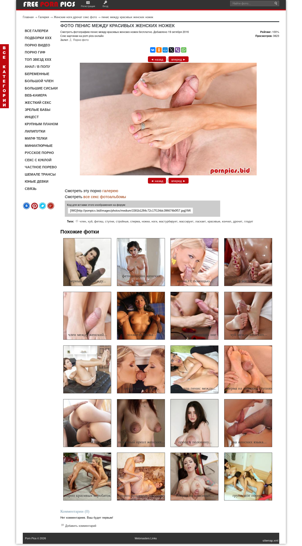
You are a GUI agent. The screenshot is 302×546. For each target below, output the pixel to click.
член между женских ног (195, 334)
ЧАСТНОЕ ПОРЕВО (41, 167)
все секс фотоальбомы (104, 196)
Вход (105, 6)
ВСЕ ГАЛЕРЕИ (36, 30)
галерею (110, 190)
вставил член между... (87, 388)
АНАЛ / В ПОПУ (37, 66)
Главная (28, 17)
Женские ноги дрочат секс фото (75, 17)
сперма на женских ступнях (249, 388)
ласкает (200, 221)
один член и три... (87, 442)
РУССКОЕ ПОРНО (39, 152)
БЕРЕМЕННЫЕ (37, 73)
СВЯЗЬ (30, 188)
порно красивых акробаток (88, 495)
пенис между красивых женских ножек (127, 17)
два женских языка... (249, 442)
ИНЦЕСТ (32, 116)
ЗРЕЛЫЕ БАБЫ (37, 109)
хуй (90, 221)
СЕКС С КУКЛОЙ (38, 159)
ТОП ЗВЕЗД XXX (38, 59)
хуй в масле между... (248, 281)
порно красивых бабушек (141, 495)
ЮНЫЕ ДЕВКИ (36, 181)
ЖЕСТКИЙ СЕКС (38, 102)
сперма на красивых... (195, 495)
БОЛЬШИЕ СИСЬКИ (41, 88)
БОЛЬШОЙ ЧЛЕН (39, 80)
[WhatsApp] (183, 50)
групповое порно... (249, 495)
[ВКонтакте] (152, 50)
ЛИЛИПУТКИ (35, 131)
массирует (186, 221)
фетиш (98, 221)
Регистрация (88, 6)
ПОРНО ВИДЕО (37, 45)
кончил (226, 221)
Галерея (43, 17)
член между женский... (87, 334)
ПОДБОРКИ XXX (38, 37)
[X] (171, 50)
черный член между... (87, 281)
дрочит (237, 221)
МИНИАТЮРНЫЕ (39, 145)
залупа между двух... (141, 388)
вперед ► (178, 59)
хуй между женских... (248, 334)
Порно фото (81, 40)
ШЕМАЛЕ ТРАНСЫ (40, 174)
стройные (122, 221)
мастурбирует (168, 221)
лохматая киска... (141, 334)
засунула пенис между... (195, 388)
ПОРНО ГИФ (35, 52)
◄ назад (157, 59)
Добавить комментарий (80, 525)
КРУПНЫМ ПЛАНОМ (41, 123)
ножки (146, 221)
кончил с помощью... (195, 281)
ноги (154, 221)
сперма (135, 221)
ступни (109, 221)
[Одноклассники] (159, 50)
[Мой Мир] (165, 50)
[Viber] (177, 50)
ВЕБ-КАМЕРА (36, 95)
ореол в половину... (195, 442)
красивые (214, 221)
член (83, 221)
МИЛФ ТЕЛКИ (36, 138)
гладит (248, 221)
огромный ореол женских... (141, 442)
